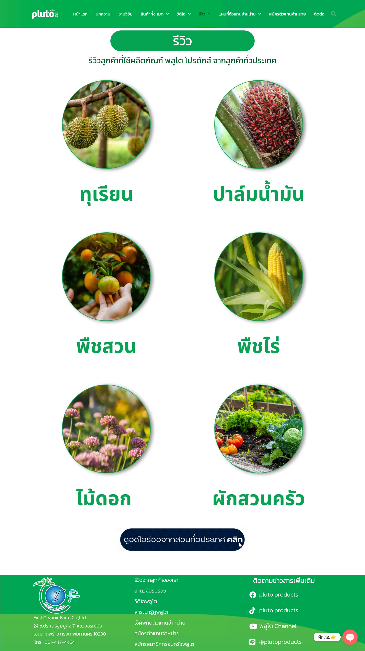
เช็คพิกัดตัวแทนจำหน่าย (159, 623)
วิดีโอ (181, 14)
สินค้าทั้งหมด (152, 14)
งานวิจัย (125, 14)
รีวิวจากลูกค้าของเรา (156, 580)
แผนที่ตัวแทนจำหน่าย (237, 14)
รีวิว (202, 14)
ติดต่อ (319, 14)
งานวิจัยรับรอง (150, 591)
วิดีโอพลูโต (145, 601)
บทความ (103, 14)
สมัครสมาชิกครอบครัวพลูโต (164, 644)
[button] (333, 14)
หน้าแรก (80, 14)
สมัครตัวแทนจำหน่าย (287, 14)
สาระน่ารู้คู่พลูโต (151, 612)
